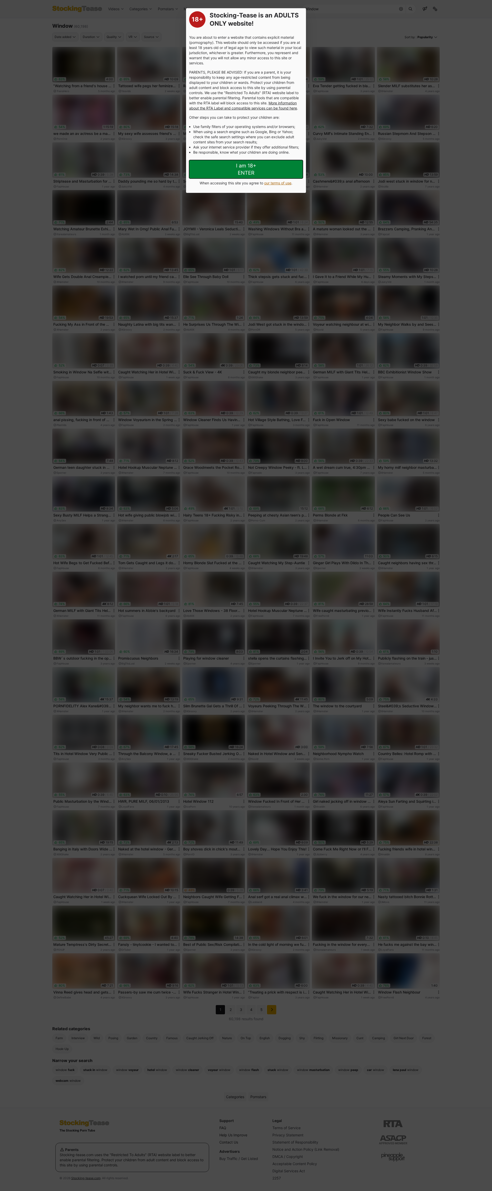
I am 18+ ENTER (246, 169)
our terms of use (277, 183)
